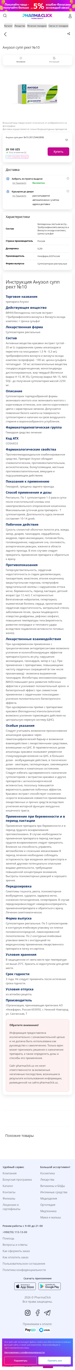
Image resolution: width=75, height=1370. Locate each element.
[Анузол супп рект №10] (37, 94)
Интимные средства (53, 1192)
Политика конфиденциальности (24, 1270)
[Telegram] (47, 1312)
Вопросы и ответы (15, 1245)
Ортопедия (47, 1205)
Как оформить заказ (16, 1251)
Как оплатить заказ (15, 1257)
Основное (20, 61)
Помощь (8, 1238)
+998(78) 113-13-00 (15, 1232)
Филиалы (9, 1198)
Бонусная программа (17, 1179)
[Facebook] (37, 1312)
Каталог (8, 1186)
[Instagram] (27, 1312)
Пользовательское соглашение (24, 1264)
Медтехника (48, 1211)
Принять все (55, 1360)
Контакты (9, 1192)
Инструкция (54, 61)
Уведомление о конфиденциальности (24, 1352)
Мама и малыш (50, 1217)
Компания (10, 1173)
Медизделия (48, 1198)
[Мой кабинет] (70, 16)
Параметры (20, 1360)
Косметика (47, 1173)
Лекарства (47, 1179)
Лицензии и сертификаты (11, 1207)
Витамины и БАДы (52, 1186)
